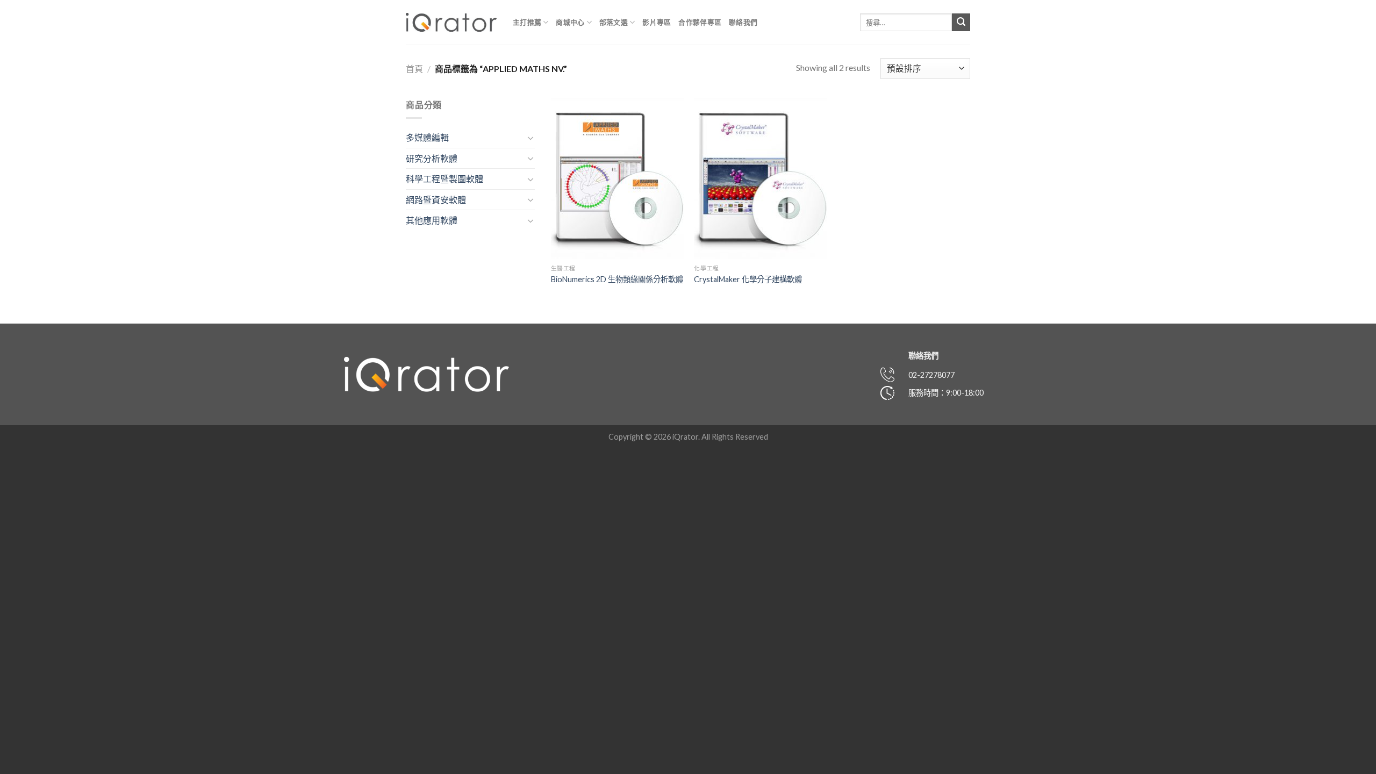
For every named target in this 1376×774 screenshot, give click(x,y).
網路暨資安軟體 (436, 200)
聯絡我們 (743, 22)
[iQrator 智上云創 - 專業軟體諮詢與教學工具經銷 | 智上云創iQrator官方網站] (451, 22)
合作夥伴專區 (699, 22)
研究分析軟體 (431, 158)
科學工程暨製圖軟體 (444, 179)
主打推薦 (527, 22)
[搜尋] (961, 22)
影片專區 (656, 22)
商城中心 (570, 22)
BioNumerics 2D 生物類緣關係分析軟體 (617, 279)
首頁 (414, 68)
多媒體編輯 (427, 137)
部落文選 (613, 22)
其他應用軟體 (431, 220)
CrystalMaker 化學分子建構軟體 (748, 279)
